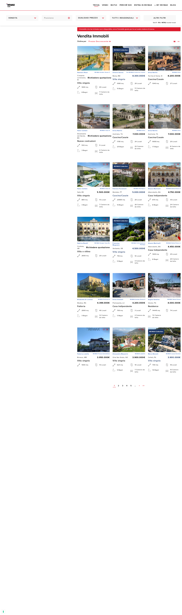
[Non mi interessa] (107, 48)
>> (143, 386)
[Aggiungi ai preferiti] (104, 48)
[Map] (37, 320)
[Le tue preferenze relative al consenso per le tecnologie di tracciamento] (3, 611)
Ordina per (81, 41)
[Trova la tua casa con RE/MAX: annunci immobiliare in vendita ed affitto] (12, 5)
